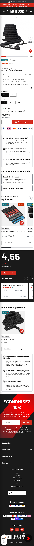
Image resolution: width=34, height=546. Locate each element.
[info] (24, 111)
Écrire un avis (8, 273)
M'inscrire (26, 422)
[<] (2, 1)
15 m (18, 102)
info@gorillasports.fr (17, 486)
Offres (8, 17)
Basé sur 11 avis (6, 266)
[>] (32, 1)
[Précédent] (26, 198)
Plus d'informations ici (19, 432)
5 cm (13, 95)
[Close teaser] (24, 534)
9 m (4, 102)
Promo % (15, 17)
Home (3, 17)
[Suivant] (31, 198)
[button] (8, 11)
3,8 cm (5, 95)
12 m (11, 102)
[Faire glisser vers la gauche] (3, 37)
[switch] (4, 542)
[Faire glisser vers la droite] (30, 37)
